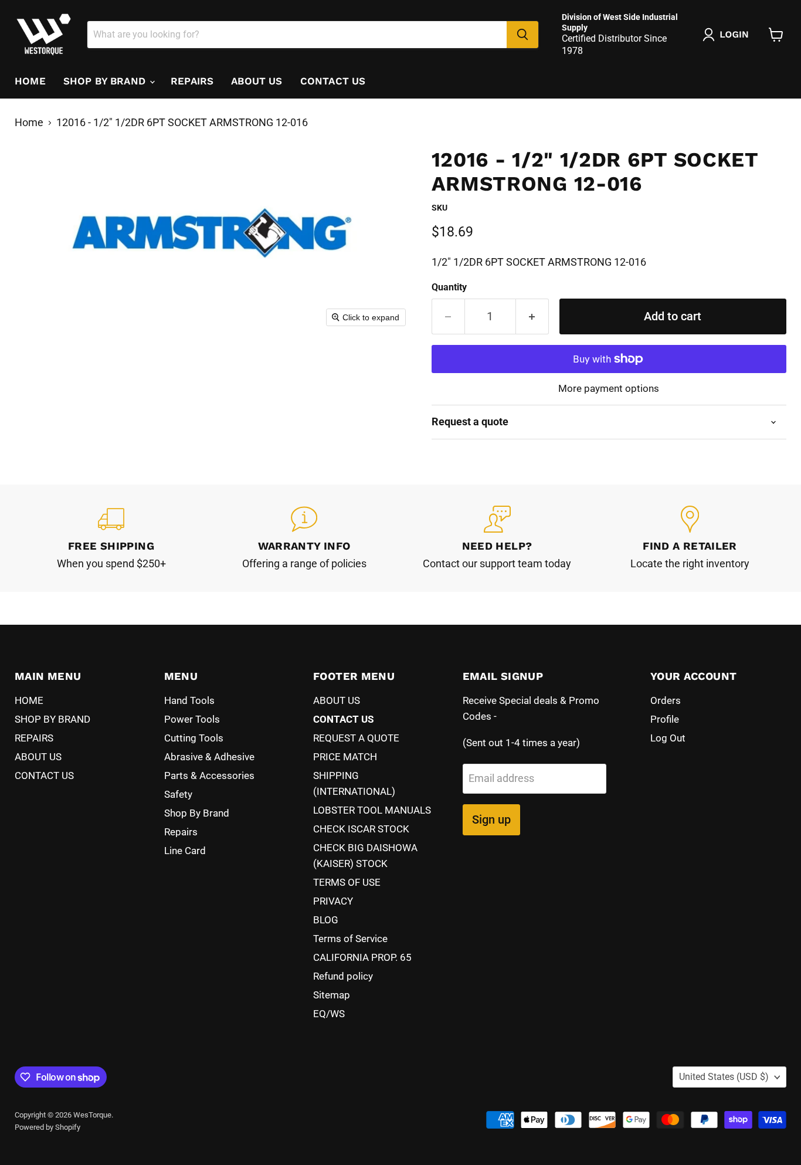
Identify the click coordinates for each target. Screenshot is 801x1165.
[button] (728, 35)
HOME (30, 81)
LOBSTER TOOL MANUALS (372, 810)
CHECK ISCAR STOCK (361, 829)
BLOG (325, 920)
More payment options (608, 388)
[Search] (522, 34)
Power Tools (192, 719)
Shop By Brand (196, 813)
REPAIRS (192, 81)
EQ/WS (329, 1014)
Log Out (667, 738)
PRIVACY (333, 901)
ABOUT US (256, 81)
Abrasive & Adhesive (209, 757)
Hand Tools (189, 700)
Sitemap (331, 995)
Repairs (181, 832)
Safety (178, 794)
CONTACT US (333, 81)
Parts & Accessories (209, 775)
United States (724, 1076)
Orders (665, 700)
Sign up (491, 819)
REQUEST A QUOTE (356, 738)
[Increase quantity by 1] (532, 316)
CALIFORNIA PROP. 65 (362, 957)
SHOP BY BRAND (105, 81)
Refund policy (343, 976)
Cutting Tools (193, 738)
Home (29, 122)
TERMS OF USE (347, 882)
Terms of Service (350, 938)
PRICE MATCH (345, 757)
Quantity (449, 287)
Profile (664, 719)
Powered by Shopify (47, 1127)
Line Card (185, 850)
